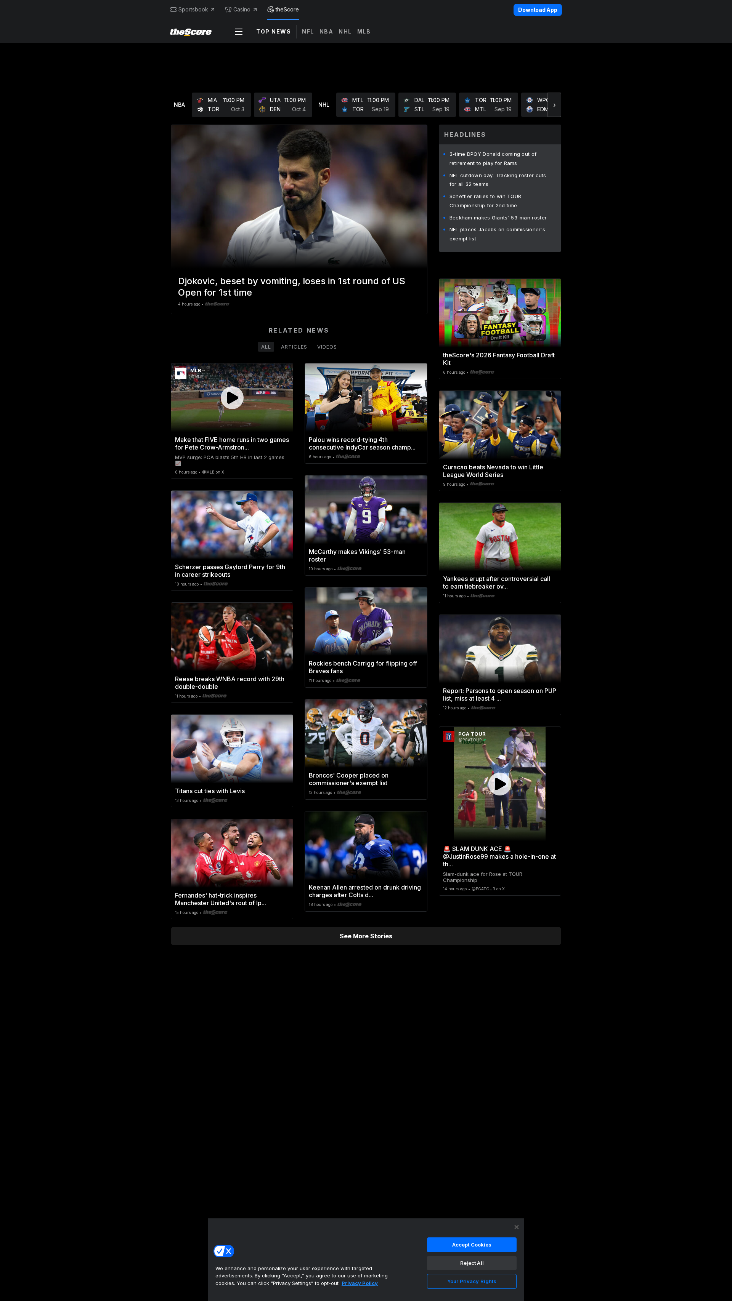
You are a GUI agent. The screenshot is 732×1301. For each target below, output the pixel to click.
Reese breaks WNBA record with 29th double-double (229, 682)
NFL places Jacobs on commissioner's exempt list (497, 234)
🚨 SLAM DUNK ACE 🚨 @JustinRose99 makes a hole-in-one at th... (499, 856)
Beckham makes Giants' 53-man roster (498, 217)
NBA (326, 31)
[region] (366, 1259)
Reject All (472, 1263)
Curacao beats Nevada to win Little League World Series (493, 470)
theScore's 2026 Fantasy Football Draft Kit (499, 358)
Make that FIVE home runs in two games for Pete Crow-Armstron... (232, 443)
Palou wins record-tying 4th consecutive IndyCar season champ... (362, 443)
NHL (345, 31)
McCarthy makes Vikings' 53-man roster (357, 555)
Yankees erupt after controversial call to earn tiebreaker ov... (496, 582)
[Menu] (238, 31)
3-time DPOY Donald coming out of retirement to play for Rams (493, 158)
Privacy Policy (360, 1283)
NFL (308, 31)
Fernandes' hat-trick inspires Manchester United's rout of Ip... (220, 899)
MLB (364, 31)
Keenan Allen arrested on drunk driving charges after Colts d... (365, 891)
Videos (327, 347)
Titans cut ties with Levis (210, 791)
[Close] (516, 1227)
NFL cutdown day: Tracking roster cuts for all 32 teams (497, 179)
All (266, 347)
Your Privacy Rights (471, 1281)
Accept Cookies (472, 1245)
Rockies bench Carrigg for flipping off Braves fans (363, 667)
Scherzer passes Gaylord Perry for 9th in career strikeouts (230, 570)
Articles (294, 347)
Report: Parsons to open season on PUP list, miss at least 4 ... (499, 694)
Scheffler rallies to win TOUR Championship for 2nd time (485, 200)
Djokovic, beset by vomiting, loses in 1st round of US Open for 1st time (291, 286)
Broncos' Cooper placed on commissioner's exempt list (348, 779)
